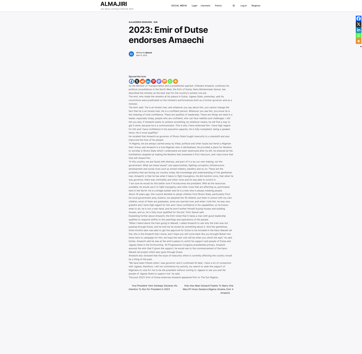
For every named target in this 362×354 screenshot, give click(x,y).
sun (156, 22)
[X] (136, 81)
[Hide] (361, 46)
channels (205, 5)
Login (195, 5)
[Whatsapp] (170, 81)
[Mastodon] (159, 81)
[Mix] (164, 81)
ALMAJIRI (113, 3)
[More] (175, 81)
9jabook (148, 53)
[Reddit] (142, 81)
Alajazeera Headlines (140, 22)
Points (218, 5)
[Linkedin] (148, 81)
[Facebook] (131, 81)
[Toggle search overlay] (228, 5)
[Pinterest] (153, 81)
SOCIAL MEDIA (179, 5)
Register (256, 5)
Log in (244, 5)
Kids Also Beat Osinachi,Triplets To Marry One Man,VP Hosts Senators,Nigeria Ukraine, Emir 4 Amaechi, (208, 289)
